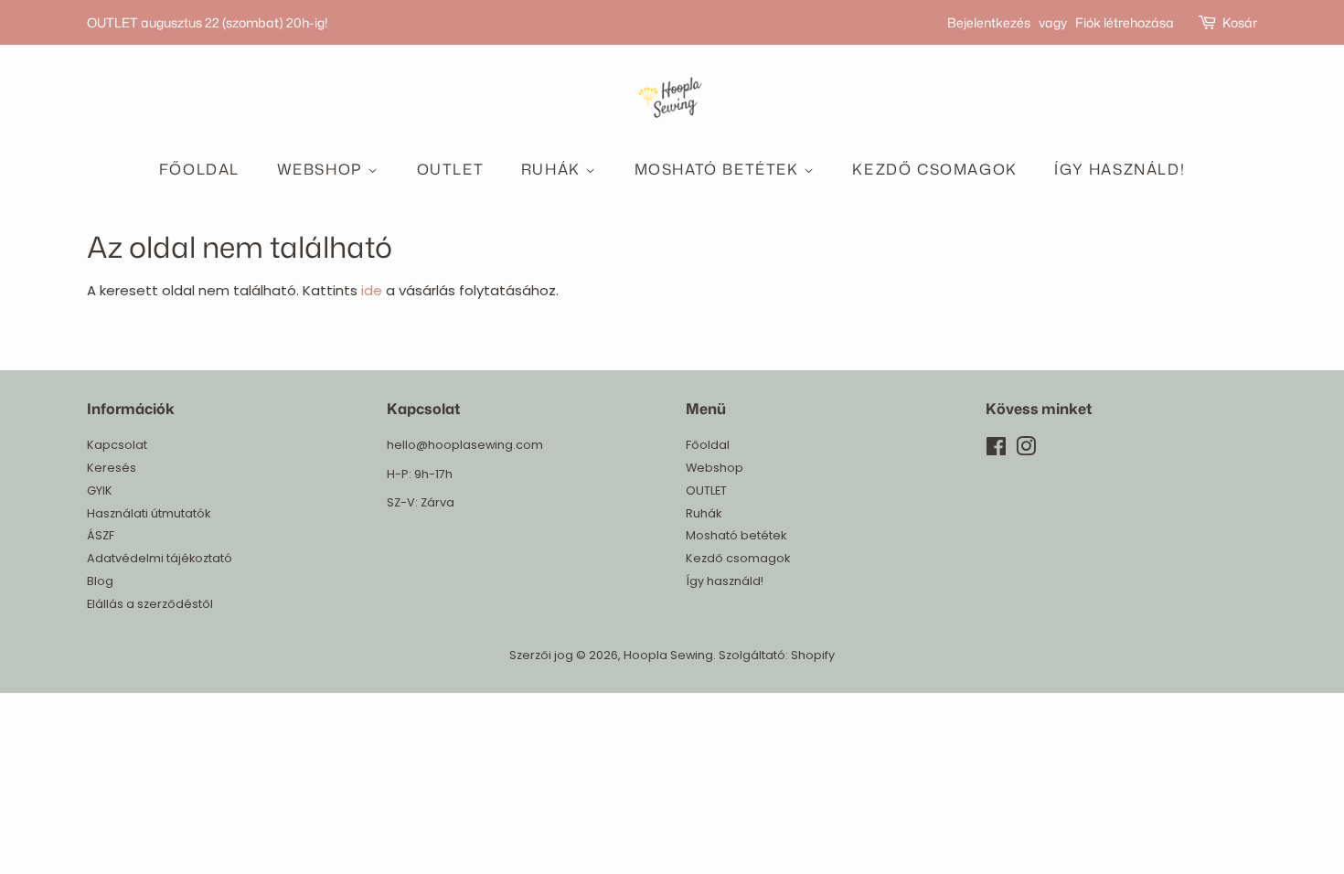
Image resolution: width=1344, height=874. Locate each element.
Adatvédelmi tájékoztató (159, 558)
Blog (100, 581)
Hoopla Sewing (668, 655)
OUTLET (451, 169)
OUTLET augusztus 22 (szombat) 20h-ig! (207, 22)
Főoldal (199, 169)
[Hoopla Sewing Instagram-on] (1026, 450)
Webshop (322, 169)
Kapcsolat (117, 445)
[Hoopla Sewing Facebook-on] (996, 450)
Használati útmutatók (148, 513)
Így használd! (1119, 169)
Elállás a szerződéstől (150, 604)
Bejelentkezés (988, 22)
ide (371, 290)
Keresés (111, 467)
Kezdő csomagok (934, 169)
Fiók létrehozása (1124, 22)
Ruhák (553, 169)
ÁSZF (100, 535)
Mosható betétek (720, 169)
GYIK (99, 490)
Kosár (1239, 22)
